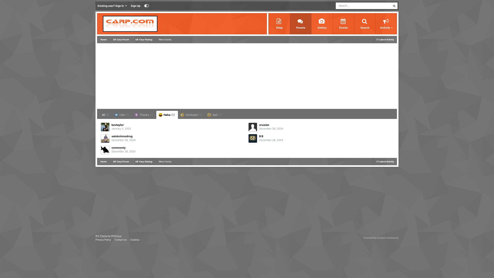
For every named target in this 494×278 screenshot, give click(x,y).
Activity (385, 27)
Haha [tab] (169, 114)
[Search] (394, 6)
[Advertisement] (168, 77)
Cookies (134, 239)
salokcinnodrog (122, 136)
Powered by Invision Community (381, 237)
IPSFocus (116, 236)
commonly (119, 147)
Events (343, 27)
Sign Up (135, 5)
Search (364, 27)
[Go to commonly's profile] (105, 150)
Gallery (322, 27)
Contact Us (121, 239)
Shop (279, 27)
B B (261, 136)
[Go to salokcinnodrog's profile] (105, 138)
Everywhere (379, 5)
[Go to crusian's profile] (253, 127)
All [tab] (105, 114)
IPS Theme (101, 236)
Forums (300, 27)
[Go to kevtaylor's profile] (105, 127)
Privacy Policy (103, 239)
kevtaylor (118, 124)
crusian (264, 124)
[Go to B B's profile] (253, 138)
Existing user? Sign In (111, 5)
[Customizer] (146, 6)
